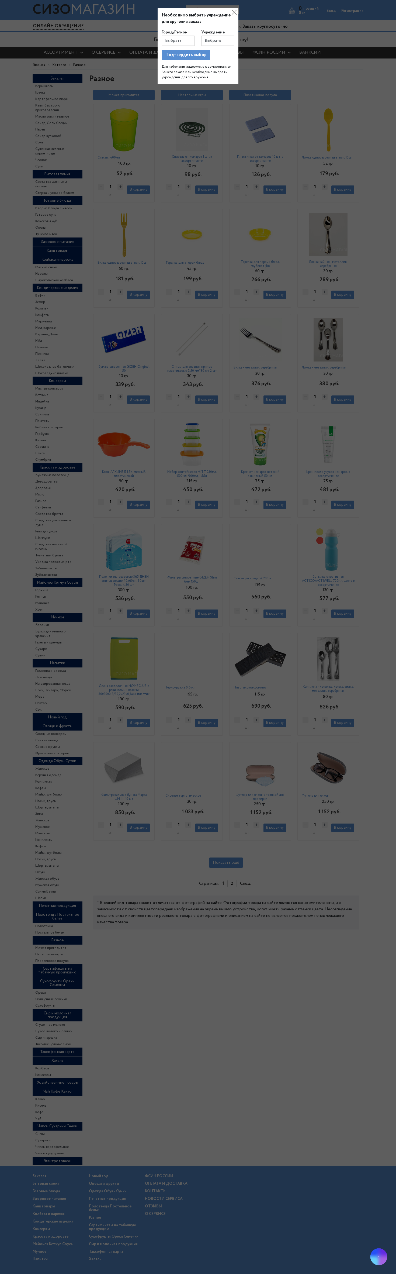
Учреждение (213, 32)
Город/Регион (174, 32)
